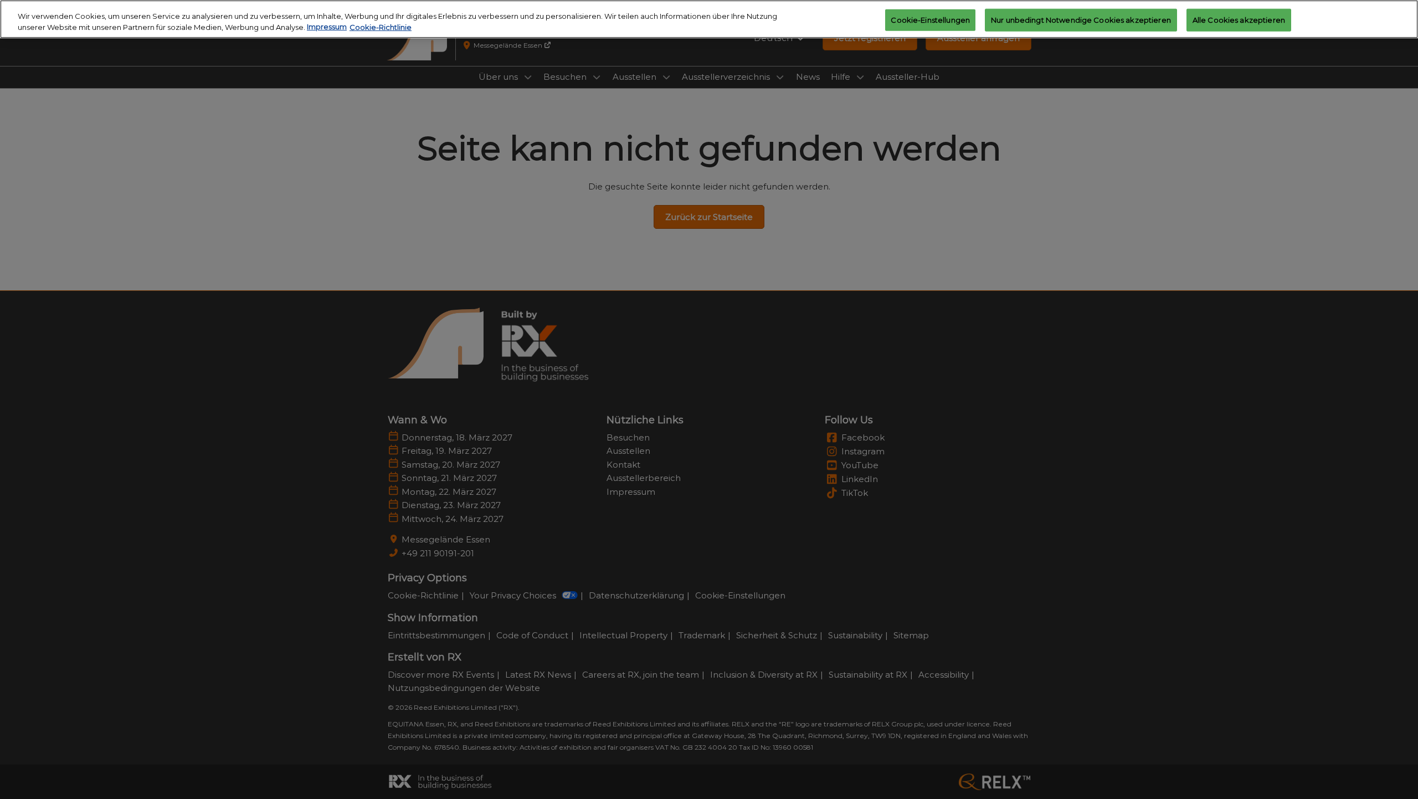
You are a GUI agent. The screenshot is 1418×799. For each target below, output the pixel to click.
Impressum (327, 27)
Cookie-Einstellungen (930, 19)
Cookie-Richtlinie (381, 27)
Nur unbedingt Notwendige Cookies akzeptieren (1081, 19)
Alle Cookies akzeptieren (1239, 19)
